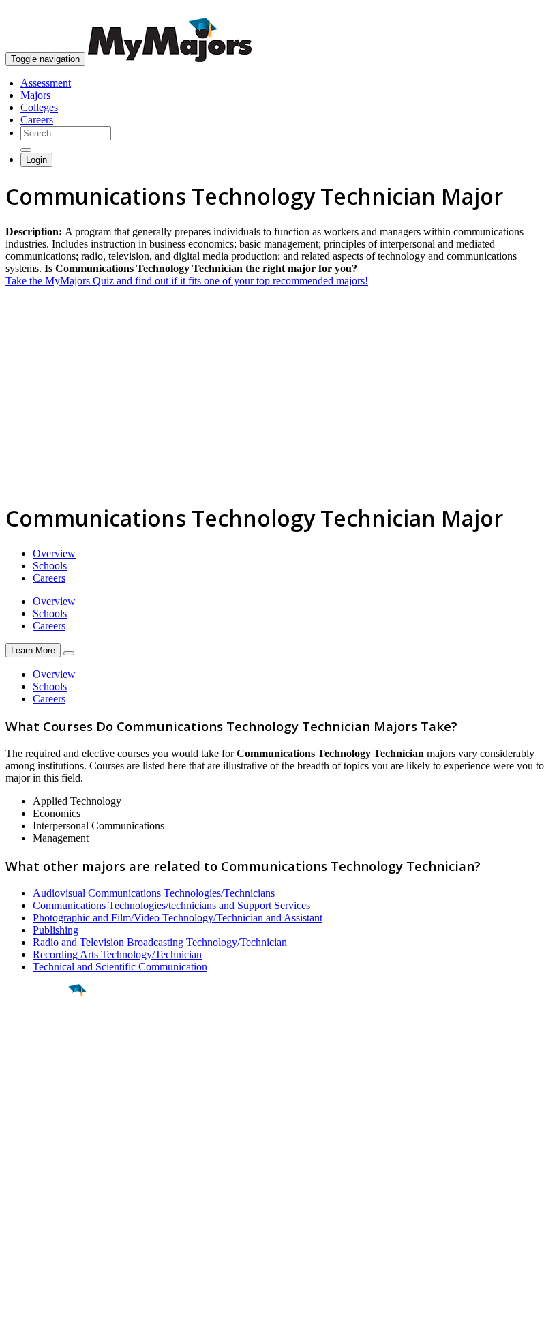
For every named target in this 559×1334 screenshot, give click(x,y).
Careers (36, 119)
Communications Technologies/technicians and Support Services (171, 905)
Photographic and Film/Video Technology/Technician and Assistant (177, 917)
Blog (16, 1235)
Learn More (33, 650)
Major (37, 1036)
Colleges (39, 107)
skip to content (526, 10)
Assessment (45, 83)
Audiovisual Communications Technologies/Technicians (154, 893)
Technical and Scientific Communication (120, 967)
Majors (35, 95)
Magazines (28, 1211)
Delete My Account (47, 1223)
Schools (50, 566)
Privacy (56, 1316)
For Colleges (33, 1198)
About (22, 1146)
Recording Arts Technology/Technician (117, 954)
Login (36, 160)
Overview (54, 553)
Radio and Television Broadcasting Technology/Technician (160, 942)
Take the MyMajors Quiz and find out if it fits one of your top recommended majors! (186, 280)
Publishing (55, 930)
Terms (18, 1316)
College (41, 1065)
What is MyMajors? (48, 1174)
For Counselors (38, 1186)
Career (40, 1095)
